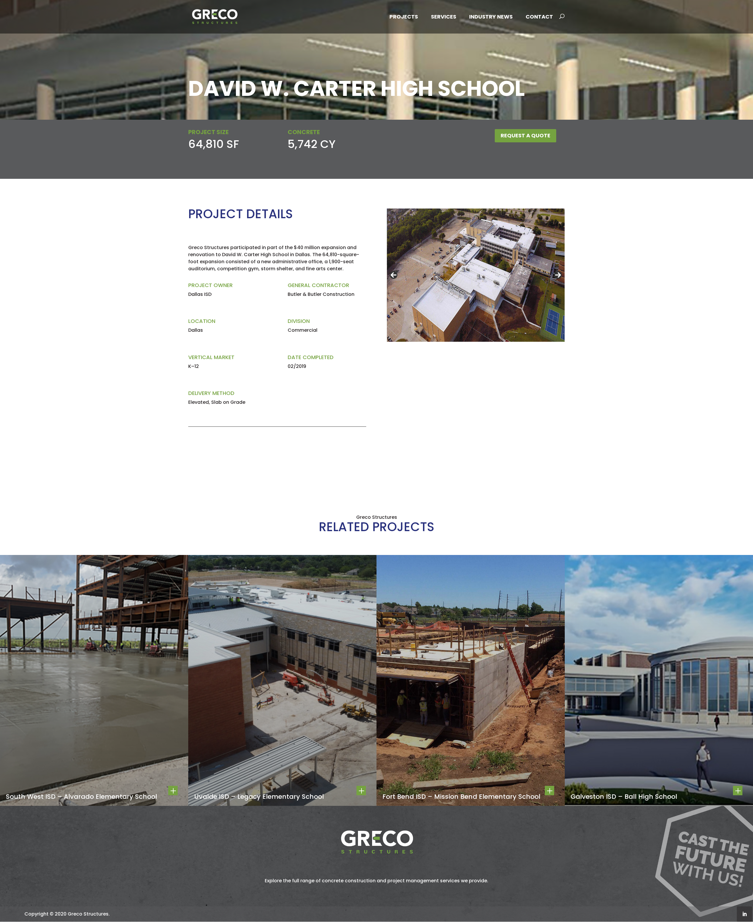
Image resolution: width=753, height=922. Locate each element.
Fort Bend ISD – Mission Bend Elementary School (461, 796)
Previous (393, 275)
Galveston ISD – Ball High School (624, 796)
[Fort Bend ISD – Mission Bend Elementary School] (470, 680)
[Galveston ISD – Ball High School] (659, 680)
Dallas (195, 330)
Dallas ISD (199, 294)
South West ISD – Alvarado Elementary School (81, 796)
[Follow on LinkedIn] (744, 914)
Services (443, 16)
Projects (403, 16)
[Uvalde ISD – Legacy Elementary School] (282, 680)
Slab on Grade (228, 402)
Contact (539, 16)
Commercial (302, 330)
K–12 (193, 366)
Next (558, 275)
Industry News (491, 16)
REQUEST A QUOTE (525, 135)
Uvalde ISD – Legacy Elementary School (259, 796)
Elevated (198, 402)
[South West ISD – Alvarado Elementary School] (94, 680)
